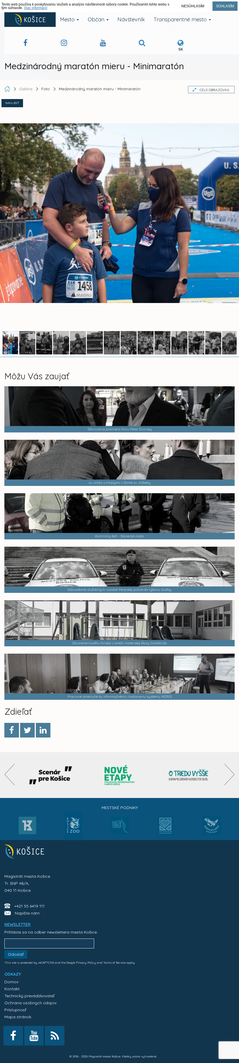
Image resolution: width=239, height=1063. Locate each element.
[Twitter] (27, 730)
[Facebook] (11, 730)
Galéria (26, 88)
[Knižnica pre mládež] (211, 829)
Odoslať (16, 954)
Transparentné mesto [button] (181, 19)
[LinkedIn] (43, 730)
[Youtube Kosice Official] (34, 1035)
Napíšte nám (27, 913)
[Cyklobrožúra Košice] (119, 775)
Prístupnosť (15, 1009)
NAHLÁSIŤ (12, 103)
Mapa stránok (17, 1016)
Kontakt (12, 988)
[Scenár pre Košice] (50, 775)
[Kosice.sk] (30, 19)
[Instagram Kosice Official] (64, 43)
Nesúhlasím (192, 6)
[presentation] (9, 774)
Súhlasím (225, 6)
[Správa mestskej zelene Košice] (119, 827)
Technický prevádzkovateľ (29, 995)
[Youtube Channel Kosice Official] (103, 43)
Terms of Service (114, 963)
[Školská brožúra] (189, 775)
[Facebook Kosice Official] (25, 43)
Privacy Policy (86, 963)
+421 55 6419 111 (29, 906)
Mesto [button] (68, 19)
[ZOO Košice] (73, 838)
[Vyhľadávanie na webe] (142, 43)
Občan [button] (97, 19)
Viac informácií (35, 8)
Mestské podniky (119, 807)
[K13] (27, 827)
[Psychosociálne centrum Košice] (166, 829)
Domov (11, 981)
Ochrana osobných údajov (30, 1002)
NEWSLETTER (17, 924)
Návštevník (131, 19)
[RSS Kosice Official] (54, 1035)
